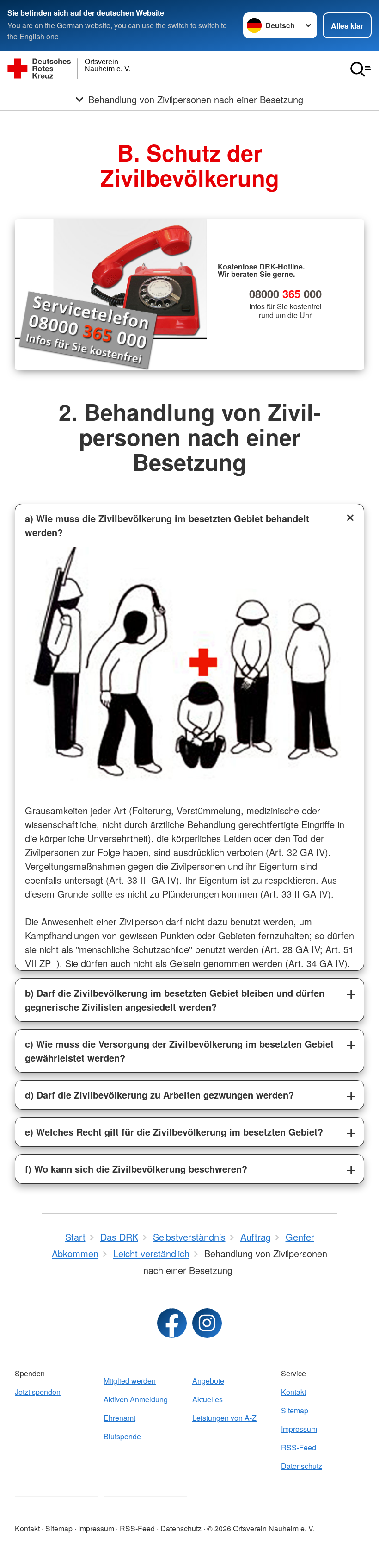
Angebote (208, 1380)
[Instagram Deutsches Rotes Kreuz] (207, 1323)
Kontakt (293, 1392)
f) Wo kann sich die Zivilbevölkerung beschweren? (136, 1168)
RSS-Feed (298, 1447)
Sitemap (294, 1410)
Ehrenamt (119, 1417)
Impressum (299, 1429)
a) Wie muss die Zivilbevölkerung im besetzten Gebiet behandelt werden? (167, 525)
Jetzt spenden (38, 1392)
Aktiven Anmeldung (136, 1399)
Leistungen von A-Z (224, 1417)
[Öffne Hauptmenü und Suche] (360, 69)
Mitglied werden (130, 1380)
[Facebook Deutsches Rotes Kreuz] (172, 1323)
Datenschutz (301, 1466)
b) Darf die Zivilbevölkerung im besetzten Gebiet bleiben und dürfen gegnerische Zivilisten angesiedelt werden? (174, 999)
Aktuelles (207, 1399)
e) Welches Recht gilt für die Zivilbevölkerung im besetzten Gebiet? (174, 1131)
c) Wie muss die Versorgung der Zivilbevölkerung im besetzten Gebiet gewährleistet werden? (179, 1050)
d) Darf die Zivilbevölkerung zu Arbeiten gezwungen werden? (159, 1094)
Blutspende (122, 1436)
